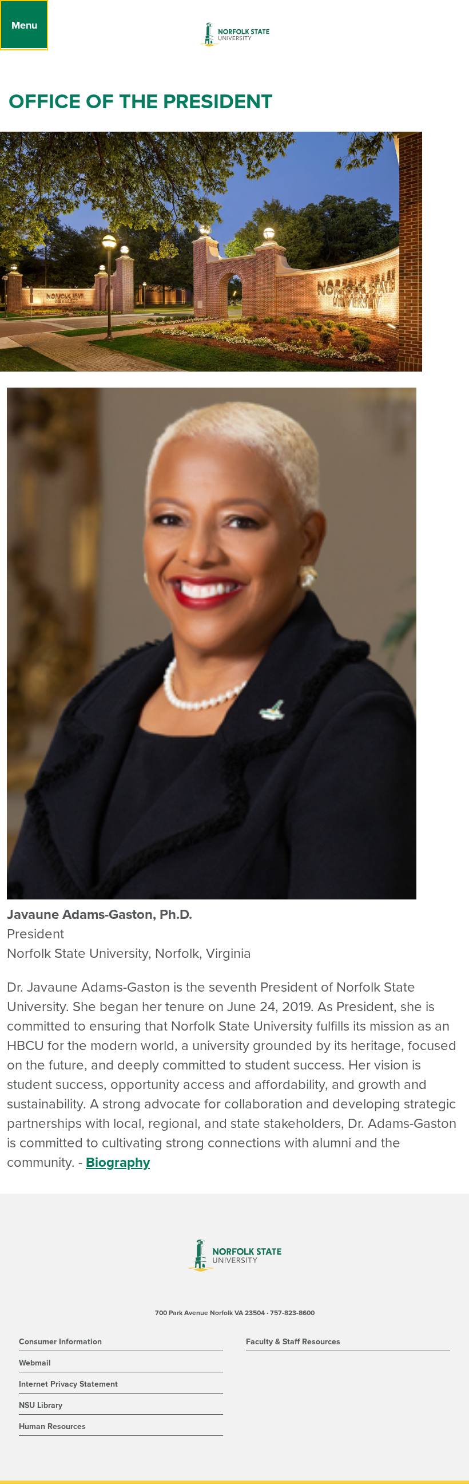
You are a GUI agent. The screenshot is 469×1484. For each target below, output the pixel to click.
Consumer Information (60, 1342)
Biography (118, 1162)
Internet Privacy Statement (68, 1384)
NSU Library (40, 1405)
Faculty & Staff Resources (293, 1342)
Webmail (35, 1363)
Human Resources (52, 1426)
